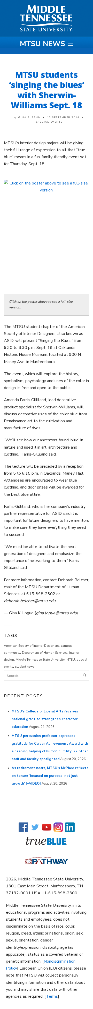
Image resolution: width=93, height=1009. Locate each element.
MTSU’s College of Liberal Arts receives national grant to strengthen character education (45, 719)
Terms (52, 996)
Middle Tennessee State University (40, 660)
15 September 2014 (63, 117)
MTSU (70, 660)
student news (25, 667)
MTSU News (42, 44)
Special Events (49, 122)
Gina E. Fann (29, 117)
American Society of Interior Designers (31, 646)
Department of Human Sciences (44, 653)
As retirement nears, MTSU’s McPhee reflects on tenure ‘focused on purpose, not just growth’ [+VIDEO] (50, 776)
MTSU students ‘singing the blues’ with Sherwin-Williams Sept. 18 (46, 90)
